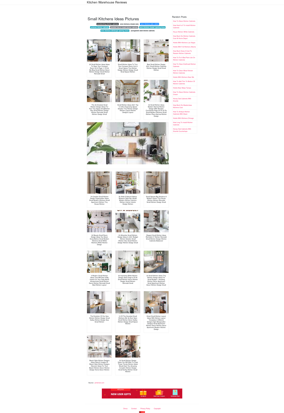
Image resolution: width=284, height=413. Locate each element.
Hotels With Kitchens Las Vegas (184, 42)
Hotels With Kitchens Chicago (183, 118)
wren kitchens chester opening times (152, 27)
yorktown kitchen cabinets (100, 27)
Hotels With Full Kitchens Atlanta (184, 47)
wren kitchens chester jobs (129, 24)
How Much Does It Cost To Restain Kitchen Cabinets (182, 52)
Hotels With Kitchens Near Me (183, 77)
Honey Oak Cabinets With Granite (182, 99)
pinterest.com (99, 383)
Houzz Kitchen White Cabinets (183, 32)
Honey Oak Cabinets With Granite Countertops (182, 130)
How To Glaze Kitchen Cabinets (184, 21)
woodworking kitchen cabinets (107, 24)
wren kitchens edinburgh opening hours (115, 31)
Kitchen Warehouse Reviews (107, 2)
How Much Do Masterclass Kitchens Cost (182, 106)
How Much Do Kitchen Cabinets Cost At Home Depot (184, 37)
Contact (134, 408)
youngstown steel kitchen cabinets (143, 31)
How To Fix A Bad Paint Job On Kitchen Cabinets (184, 58)
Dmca (125, 408)
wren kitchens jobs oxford (150, 24)
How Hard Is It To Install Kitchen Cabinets (184, 26)
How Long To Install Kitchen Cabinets (183, 123)
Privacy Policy (145, 408)
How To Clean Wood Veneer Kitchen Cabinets (183, 71)
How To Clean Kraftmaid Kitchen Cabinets (184, 65)
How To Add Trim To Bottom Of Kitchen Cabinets (184, 82)
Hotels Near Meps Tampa (182, 88)
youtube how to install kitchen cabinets (124, 27)
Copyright (157, 408)
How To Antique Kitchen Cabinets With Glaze (181, 113)
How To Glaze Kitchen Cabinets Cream (184, 93)
